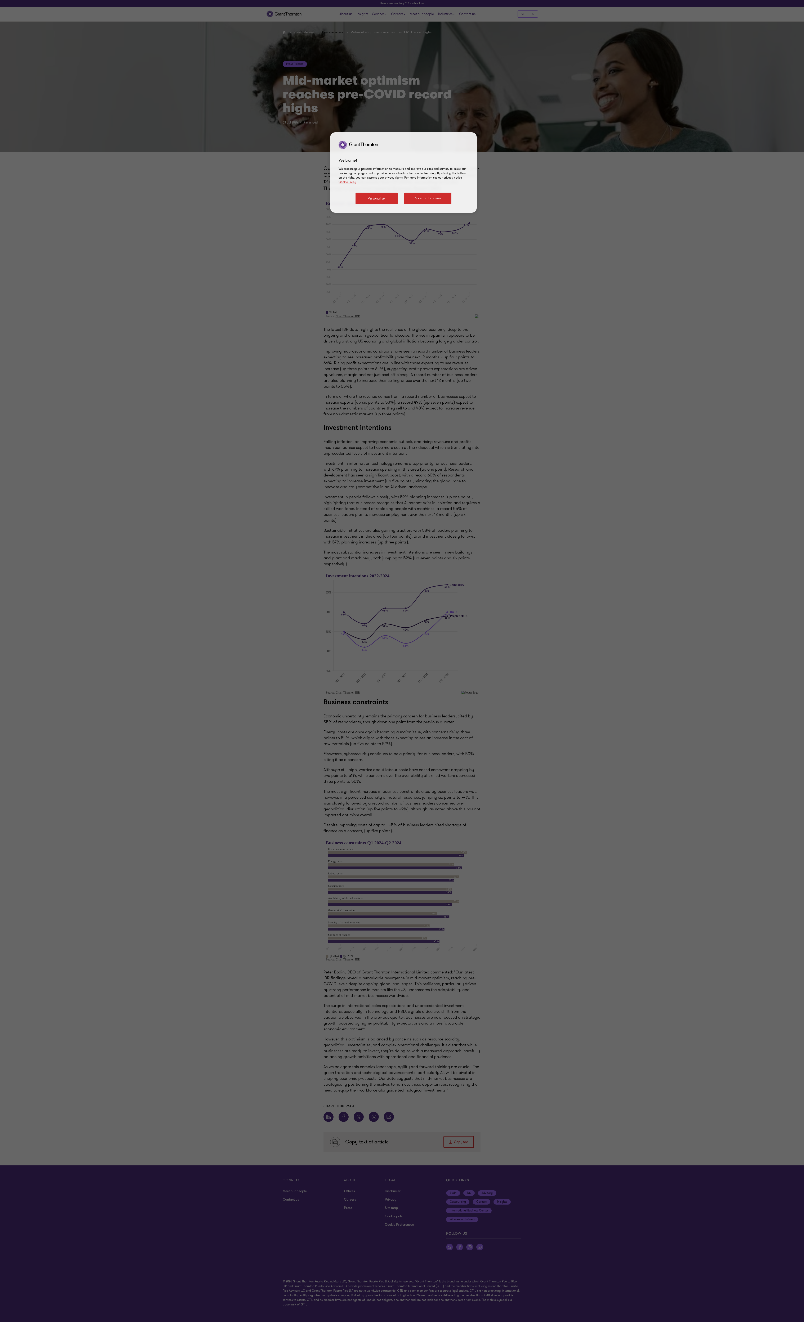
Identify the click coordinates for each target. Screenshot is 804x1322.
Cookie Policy (347, 182)
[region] (403, 172)
